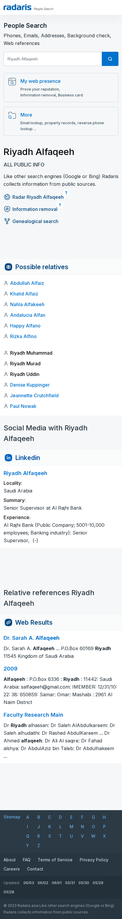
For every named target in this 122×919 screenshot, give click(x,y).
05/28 (9, 892)
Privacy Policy (94, 859)
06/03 (28, 883)
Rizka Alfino (23, 336)
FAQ (26, 859)
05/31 (70, 883)
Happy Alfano (25, 326)
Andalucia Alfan (27, 315)
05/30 (83, 883)
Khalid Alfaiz (24, 294)
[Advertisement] (61, 245)
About (10, 859)
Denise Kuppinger (30, 385)
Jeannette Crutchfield (34, 395)
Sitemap (12, 816)
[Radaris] (17, 7)
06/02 (43, 883)
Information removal (34, 209)
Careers (12, 868)
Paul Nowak (23, 406)
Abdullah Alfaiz (27, 283)
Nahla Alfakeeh (27, 304)
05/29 (98, 883)
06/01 (57, 883)
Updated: (12, 883)
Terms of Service (55, 859)
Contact (35, 868)
